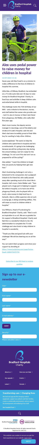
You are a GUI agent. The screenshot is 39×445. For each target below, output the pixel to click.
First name (6, 296)
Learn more (28, 438)
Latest (7, 384)
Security (5, 333)
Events (22, 378)
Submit (6, 326)
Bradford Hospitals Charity (19, 5)
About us (8, 372)
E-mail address (8, 316)
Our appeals (9, 378)
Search (35, 5)
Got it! (28, 441)
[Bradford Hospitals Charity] (19, 352)
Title (4, 286)
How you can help (25, 372)
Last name (6, 306)
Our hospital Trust (9, 407)
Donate (22, 384)
